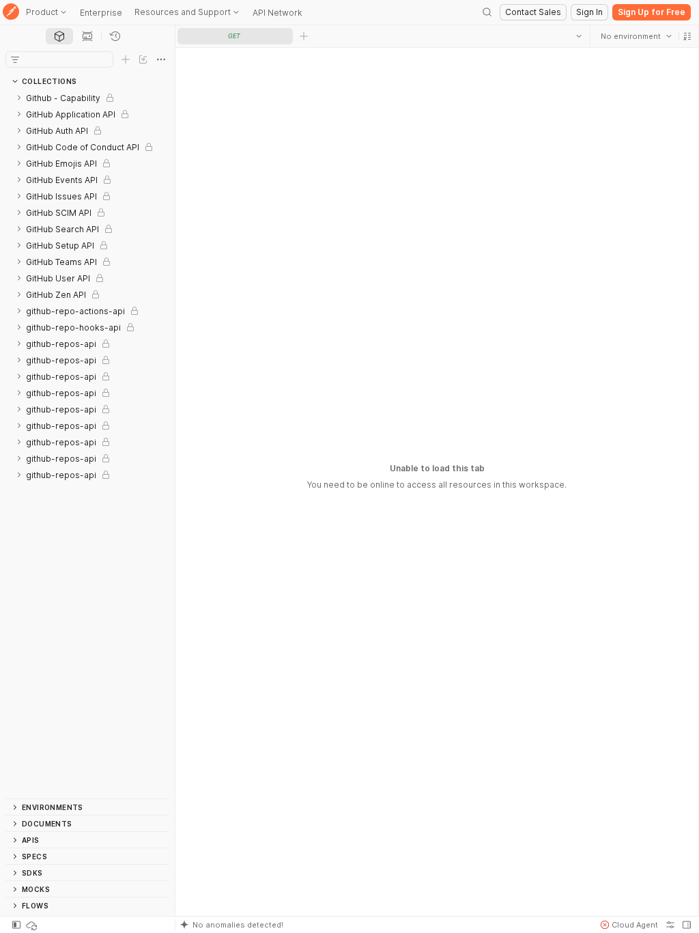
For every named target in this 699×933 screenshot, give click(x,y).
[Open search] (487, 12)
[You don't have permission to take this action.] (304, 36)
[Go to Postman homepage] (11, 12)
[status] (33, 925)
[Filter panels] (15, 59)
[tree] (87, 443)
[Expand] (19, 97)
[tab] (59, 36)
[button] (687, 36)
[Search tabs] (578, 36)
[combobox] (635, 36)
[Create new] (125, 59)
